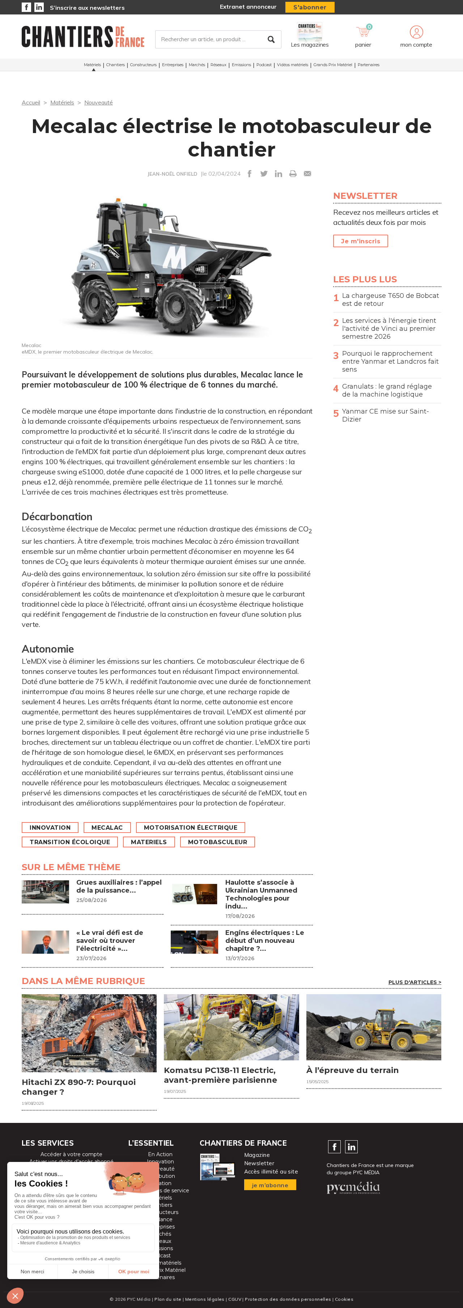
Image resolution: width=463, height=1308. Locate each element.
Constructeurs (143, 64)
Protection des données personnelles (288, 1299)
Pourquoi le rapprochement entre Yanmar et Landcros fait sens (390, 361)
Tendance (160, 1219)
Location (160, 1183)
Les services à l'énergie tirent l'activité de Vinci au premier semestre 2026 (389, 329)
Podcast (264, 64)
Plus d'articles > (414, 982)
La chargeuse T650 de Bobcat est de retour (390, 300)
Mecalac (107, 827)
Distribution (160, 1176)
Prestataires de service (160, 1190)
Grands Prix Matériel (333, 64)
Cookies (344, 1299)
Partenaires (368, 64)
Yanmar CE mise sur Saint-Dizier (385, 415)
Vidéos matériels (292, 64)
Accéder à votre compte (71, 1154)
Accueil (31, 102)
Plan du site (167, 1299)
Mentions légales (205, 1299)
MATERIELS (149, 842)
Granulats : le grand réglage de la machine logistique (387, 390)
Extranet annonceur (248, 6)
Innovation (50, 827)
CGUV (234, 1299)
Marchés (197, 64)
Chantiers (115, 64)
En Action (160, 1154)
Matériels (92, 64)
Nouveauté (98, 102)
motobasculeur (217, 842)
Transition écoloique (70, 842)
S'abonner (310, 7)
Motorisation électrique (191, 827)
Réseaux (218, 64)
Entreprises (172, 64)
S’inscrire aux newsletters (87, 7)
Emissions (241, 64)
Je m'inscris (360, 241)
